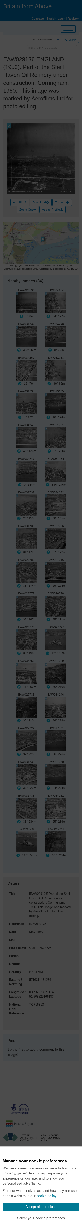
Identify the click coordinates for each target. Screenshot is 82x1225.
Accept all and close (40, 1206)
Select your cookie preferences (41, 1217)
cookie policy (46, 1195)
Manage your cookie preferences (35, 1161)
